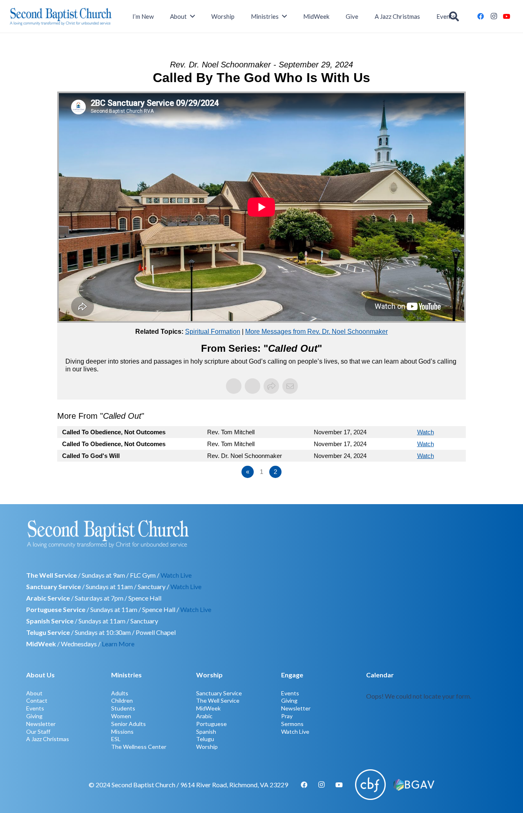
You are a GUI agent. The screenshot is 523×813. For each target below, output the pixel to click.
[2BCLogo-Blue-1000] (61, 16)
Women (121, 715)
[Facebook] (480, 16)
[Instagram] (493, 16)
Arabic (204, 715)
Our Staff (38, 731)
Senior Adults (128, 723)
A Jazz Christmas (47, 738)
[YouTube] (506, 16)
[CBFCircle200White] (370, 784)
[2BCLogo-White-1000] (261, 533)
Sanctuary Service (219, 693)
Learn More (118, 644)
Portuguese (211, 723)
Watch (425, 432)
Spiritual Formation (212, 331)
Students (123, 708)
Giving (34, 715)
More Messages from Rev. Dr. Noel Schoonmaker (316, 331)
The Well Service (217, 700)
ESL (116, 738)
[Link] (431, 709)
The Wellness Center (138, 746)
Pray (287, 715)
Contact (36, 700)
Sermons (292, 723)
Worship (207, 746)
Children (122, 700)
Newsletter (41, 723)
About (34, 693)
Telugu (205, 738)
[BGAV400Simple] (413, 785)
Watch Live (176, 575)
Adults (119, 693)
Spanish (206, 731)
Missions (122, 731)
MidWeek (208, 708)
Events (35, 708)
